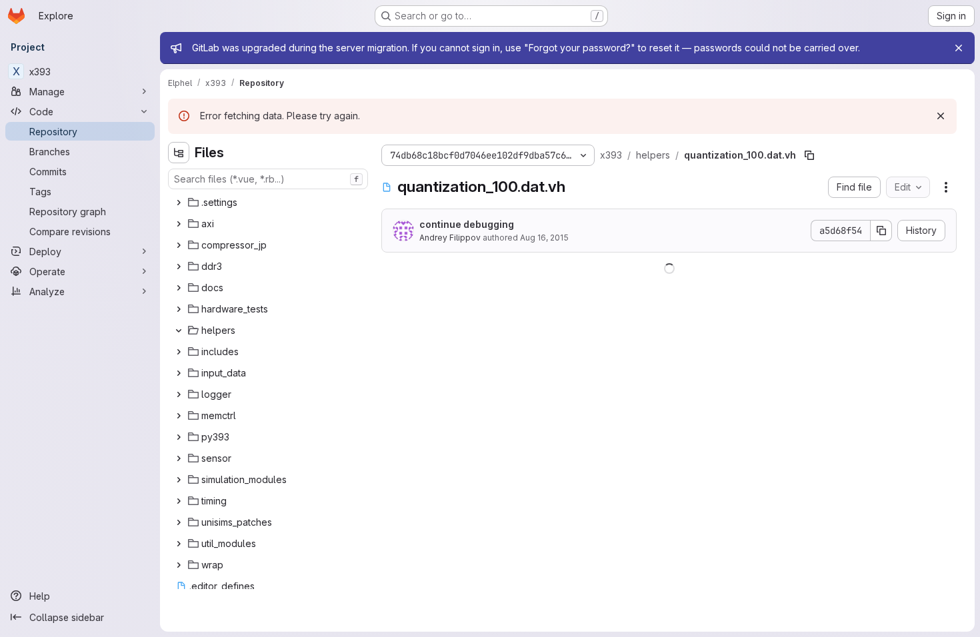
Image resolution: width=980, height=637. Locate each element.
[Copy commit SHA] (881, 230)
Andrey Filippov (450, 238)
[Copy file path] (809, 155)
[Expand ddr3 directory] (179, 267)
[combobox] (268, 179)
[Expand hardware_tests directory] (179, 309)
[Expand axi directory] (179, 224)
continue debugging (466, 224)
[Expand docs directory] (179, 288)
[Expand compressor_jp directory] (179, 245)
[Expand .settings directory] (179, 203)
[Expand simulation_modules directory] (179, 480)
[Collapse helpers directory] (179, 330)
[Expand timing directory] (179, 501)
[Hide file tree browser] (178, 152)
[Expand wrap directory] (179, 565)
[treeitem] (269, 202)
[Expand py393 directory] (179, 437)
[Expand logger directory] (179, 394)
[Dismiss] (941, 116)
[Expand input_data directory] (179, 373)
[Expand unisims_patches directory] (179, 522)
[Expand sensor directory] (179, 458)
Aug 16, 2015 (544, 238)
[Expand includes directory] (179, 352)
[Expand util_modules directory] (179, 544)
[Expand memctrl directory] (179, 416)
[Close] (959, 48)
